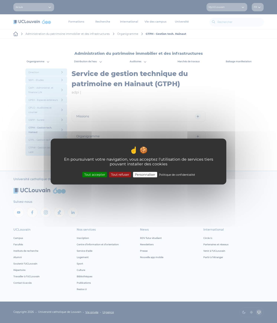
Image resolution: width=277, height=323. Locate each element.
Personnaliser (145, 174)
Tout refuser (120, 174)
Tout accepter (94, 174)
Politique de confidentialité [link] (177, 174)
